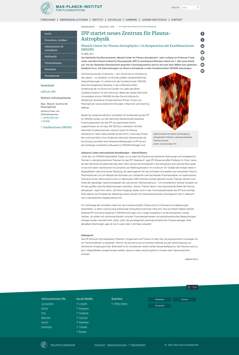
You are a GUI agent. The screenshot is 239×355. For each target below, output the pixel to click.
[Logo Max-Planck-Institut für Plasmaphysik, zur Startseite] (92, 8)
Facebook (84, 313)
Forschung (48, 20)
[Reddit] (202, 46)
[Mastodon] (202, 58)
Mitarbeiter (46, 327)
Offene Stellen (121, 304)
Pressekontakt (52, 76)
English (175, 7)
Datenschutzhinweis (117, 345)
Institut (97, 20)
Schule (44, 308)
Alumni (44, 322)
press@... (47, 121)
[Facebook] (202, 34)
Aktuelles (114, 20)
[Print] (202, 71)
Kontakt (176, 20)
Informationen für (53, 298)
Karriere (131, 20)
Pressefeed (159, 306)
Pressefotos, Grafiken (56, 40)
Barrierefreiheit (138, 345)
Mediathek (159, 299)
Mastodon (84, 322)
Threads (83, 327)
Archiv (48, 33)
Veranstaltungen (53, 63)
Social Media (84, 298)
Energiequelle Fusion (74, 20)
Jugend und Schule (154, 20)
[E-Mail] (202, 65)
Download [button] (47, 85)
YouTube (83, 317)
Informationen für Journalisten (54, 48)
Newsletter (50, 69)
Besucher (45, 317)
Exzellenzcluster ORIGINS (57, 127)
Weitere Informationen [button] (56, 98)
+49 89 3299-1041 (51, 118)
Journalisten (47, 304)
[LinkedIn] (202, 40)
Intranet (184, 299)
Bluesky (83, 331)
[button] (196, 128)
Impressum (99, 345)
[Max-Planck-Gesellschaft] (46, 345)
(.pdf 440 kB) (48, 91)
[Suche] (197, 8)
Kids (43, 313)
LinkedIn (83, 304)
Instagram (84, 308)
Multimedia (51, 56)
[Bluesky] (202, 52)
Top (194, 287)
